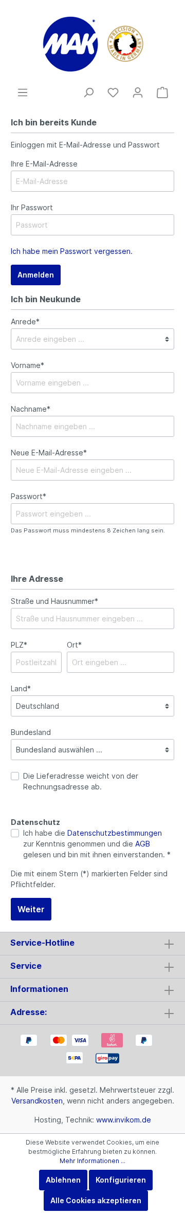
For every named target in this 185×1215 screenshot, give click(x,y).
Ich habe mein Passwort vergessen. (72, 251)
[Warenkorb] (162, 92)
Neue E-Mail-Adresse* (49, 452)
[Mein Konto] (137, 92)
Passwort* (28, 496)
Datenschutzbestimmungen (114, 833)
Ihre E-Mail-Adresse (44, 163)
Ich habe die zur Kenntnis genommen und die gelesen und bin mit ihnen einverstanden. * (97, 844)
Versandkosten (37, 1100)
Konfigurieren (121, 1179)
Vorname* (27, 365)
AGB (142, 843)
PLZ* (19, 644)
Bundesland (31, 732)
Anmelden (35, 274)
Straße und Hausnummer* (54, 601)
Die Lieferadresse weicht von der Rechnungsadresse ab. (80, 781)
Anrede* (25, 321)
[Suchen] (88, 92)
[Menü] (22, 92)
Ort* (74, 644)
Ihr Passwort (32, 207)
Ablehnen (63, 1179)
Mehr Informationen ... (92, 1161)
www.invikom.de (123, 1119)
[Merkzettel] (113, 92)
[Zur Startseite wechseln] (92, 43)
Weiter (31, 909)
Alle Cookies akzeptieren (95, 1200)
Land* (21, 688)
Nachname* (30, 408)
